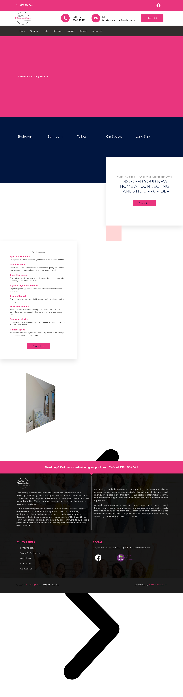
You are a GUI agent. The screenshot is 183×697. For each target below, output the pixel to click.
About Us (34, 31)
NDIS (46, 31)
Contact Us (97, 31)
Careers (70, 31)
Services (57, 31)
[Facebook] (158, 5)
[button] (91, 631)
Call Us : (77, 17)
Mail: (105, 17)
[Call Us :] (65, 18)
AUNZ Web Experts (158, 584)
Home (22, 31)
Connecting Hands (32, 584)
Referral (83, 31)
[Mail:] (96, 18)
